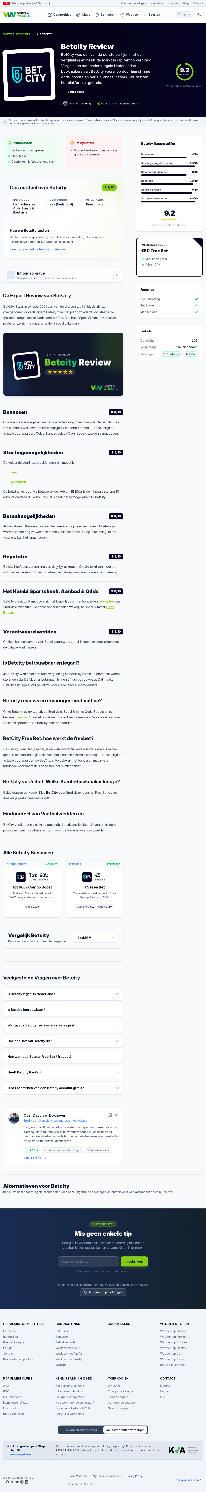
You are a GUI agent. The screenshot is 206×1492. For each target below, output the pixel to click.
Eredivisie (9, 1331)
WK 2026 (114, 1385)
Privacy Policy (134, 1476)
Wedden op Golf (171, 1353)
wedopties (107, 601)
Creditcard (18, 482)
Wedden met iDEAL (68, 1348)
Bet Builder (63, 1331)
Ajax (6, 1385)
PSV (6, 1391)
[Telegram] (22, 1482)
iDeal (14, 472)
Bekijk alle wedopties (70, 1413)
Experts (165, 1385)
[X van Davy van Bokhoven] (116, 1115)
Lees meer (48, 123)
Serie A (8, 1353)
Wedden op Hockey (173, 1348)
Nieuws (174, 3)
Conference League (121, 1402)
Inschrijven (134, 1261)
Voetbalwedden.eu (18, 34)
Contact (198, 3)
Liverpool (9, 1408)
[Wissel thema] (199, 14)
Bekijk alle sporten (172, 1364)
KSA (59, 566)
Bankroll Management (70, 1397)
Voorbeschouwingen (133, 3)
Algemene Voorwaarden (107, 1476)
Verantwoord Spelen (80, 1484)
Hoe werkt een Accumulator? (75, 1402)
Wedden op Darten (173, 1331)
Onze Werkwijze (78, 1476)
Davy (88, 103)
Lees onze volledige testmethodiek (35, 249)
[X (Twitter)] (12, 1482)
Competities (62, 14)
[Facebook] (7, 1482)
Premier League (13, 1342)
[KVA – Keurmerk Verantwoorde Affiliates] (184, 1450)
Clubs (86, 14)
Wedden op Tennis (173, 1359)
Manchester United (15, 1402)
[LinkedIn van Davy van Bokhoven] (110, 1115)
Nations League (118, 1408)
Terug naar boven (187, 1480)
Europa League (118, 1397)
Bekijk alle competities (18, 1359)
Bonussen (108, 14)
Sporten (154, 14)
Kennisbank (158, 3)
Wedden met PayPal (69, 1353)
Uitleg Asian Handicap (70, 1391)
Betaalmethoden (66, 1342)
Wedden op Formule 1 (174, 1336)
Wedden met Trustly (69, 1359)
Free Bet (21, 717)
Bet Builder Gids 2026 (70, 1385)
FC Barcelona (12, 1397)
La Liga (7, 1348)
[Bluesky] (17, 1482)
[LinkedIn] (26, 1482)
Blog (186, 3)
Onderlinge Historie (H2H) (73, 1408)
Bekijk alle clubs (14, 1413)
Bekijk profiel (33, 1157)
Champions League (120, 1391)
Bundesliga (10, 1336)
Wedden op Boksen (173, 1342)
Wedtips (132, 14)
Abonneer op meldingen (106, 1292)
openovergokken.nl (20, 1454)
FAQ (163, 1397)
